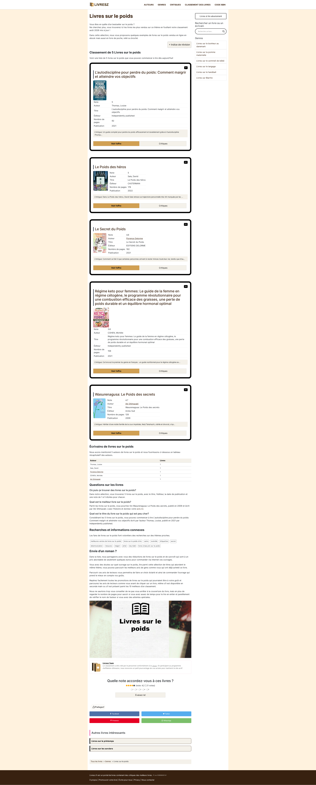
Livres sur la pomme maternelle (205, 53)
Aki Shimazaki (131, 404)
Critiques (175, 4)
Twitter (167, 714)
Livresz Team (108, 663)
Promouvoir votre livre (108, 780)
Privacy (137, 780)
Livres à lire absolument (211, 16)
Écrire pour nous (125, 780)
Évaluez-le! (140, 695)
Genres (162, 4)
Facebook (115, 714)
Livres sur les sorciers (102, 748)
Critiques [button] (163, 143)
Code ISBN (220, 4)
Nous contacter (148, 780)
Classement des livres (197, 4)
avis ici (140, 509)
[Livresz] (99, 4)
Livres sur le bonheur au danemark (207, 45)
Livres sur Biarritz (204, 78)
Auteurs (149, 4)
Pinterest (115, 721)
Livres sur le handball (206, 72)
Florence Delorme (134, 238)
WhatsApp (167, 721)
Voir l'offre (116, 143)
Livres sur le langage (206, 66)
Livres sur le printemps (102, 741)
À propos (93, 780)
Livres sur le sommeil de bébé (210, 61)
